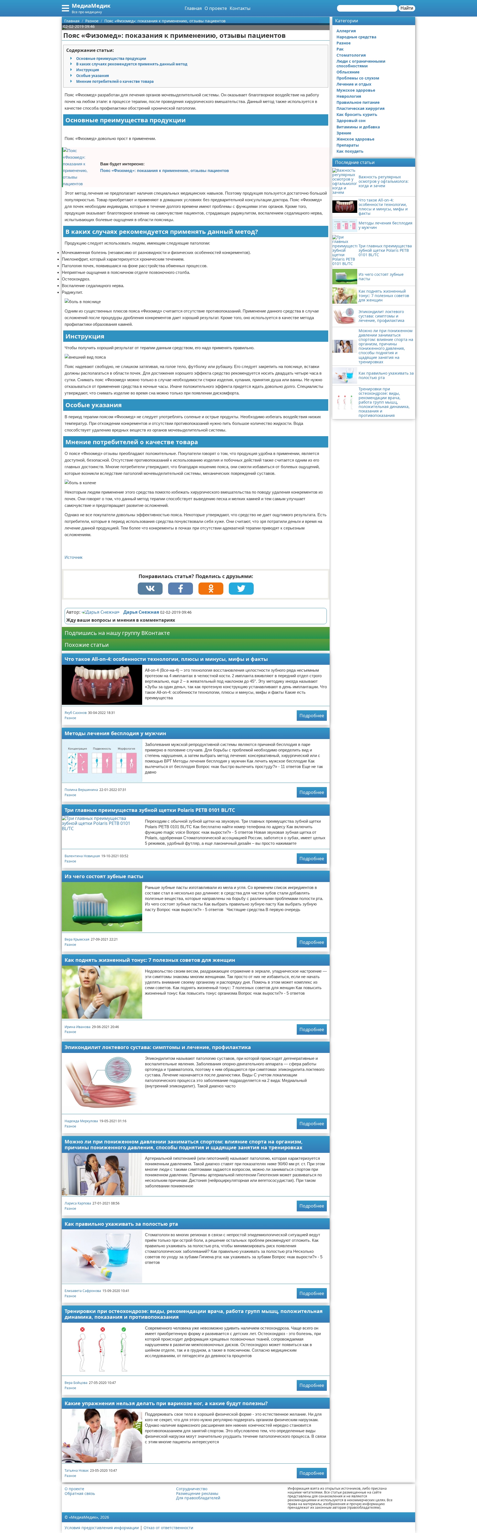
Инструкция (87, 69)
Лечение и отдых (353, 84)
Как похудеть (350, 151)
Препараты (347, 145)
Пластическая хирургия (360, 108)
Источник (74, 557)
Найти (407, 8)
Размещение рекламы (197, 1493)
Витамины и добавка (358, 126)
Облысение (347, 72)
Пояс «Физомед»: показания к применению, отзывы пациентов (164, 170)
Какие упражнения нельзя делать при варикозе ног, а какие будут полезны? (166, 1403)
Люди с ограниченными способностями (360, 63)
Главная (193, 8)
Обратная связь (80, 1493)
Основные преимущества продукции (111, 58)
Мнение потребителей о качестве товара (115, 81)
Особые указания (92, 75)
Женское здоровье (355, 139)
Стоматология (351, 55)
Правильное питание (358, 102)
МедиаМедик (91, 5)
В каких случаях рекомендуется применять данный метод (131, 64)
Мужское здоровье (355, 90)
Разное (70, 718)
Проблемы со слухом (357, 78)
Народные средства (356, 36)
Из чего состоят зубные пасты (104, 876)
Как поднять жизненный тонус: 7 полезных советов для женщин (150, 960)
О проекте (216, 8)
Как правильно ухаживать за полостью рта (121, 1223)
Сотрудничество (191, 1489)
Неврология (348, 96)
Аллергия (346, 30)
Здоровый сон (350, 120)
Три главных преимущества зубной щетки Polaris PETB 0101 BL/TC (150, 810)
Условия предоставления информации (102, 1527)
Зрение (343, 133)
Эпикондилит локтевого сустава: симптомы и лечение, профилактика (158, 1047)
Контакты (240, 8)
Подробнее (312, 716)
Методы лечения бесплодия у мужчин (115, 733)
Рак (340, 49)
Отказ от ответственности (168, 1527)
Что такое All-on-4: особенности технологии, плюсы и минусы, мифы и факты (166, 659)
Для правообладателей (198, 1498)
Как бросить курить (356, 114)
